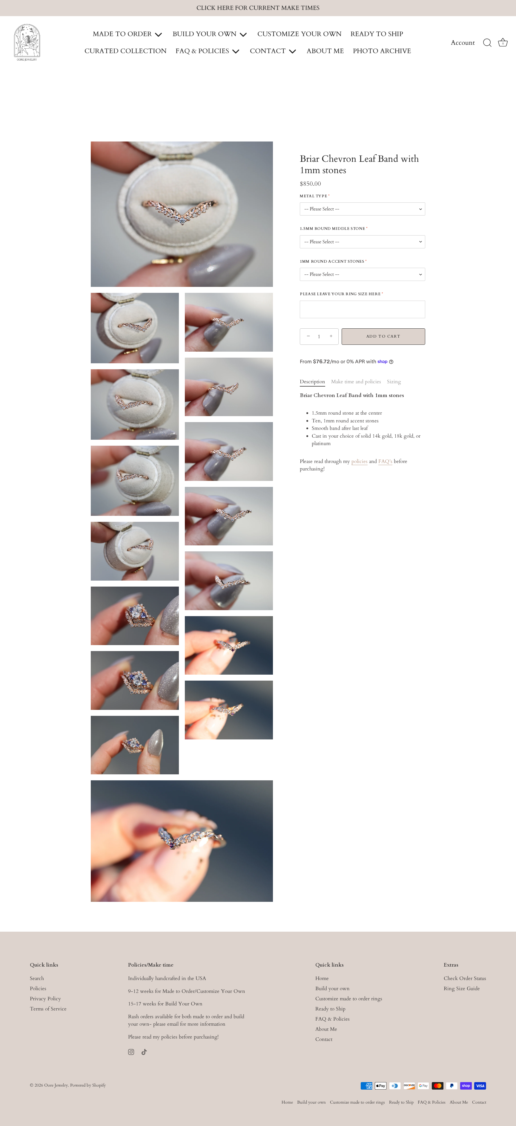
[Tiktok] (144, 1051)
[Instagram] (131, 1051)
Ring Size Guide (462, 988)
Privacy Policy (45, 998)
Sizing (394, 381)
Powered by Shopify (88, 1085)
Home (322, 978)
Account (463, 43)
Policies (38, 988)
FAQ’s (385, 461)
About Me (326, 1028)
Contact (323, 1039)
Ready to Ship (330, 1008)
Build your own (332, 988)
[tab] (315, 382)
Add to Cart (383, 336)
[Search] (487, 43)
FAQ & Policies (332, 1018)
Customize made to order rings (348, 998)
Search (37, 978)
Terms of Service (48, 1008)
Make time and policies (356, 381)
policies (359, 461)
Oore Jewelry (56, 1085)
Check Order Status (465, 978)
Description (312, 381)
